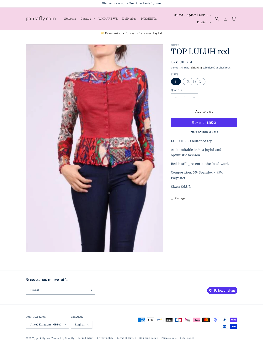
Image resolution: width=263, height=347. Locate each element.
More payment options (204, 131)
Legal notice (187, 338)
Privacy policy (105, 338)
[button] (87, 19)
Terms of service (126, 338)
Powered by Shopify (62, 338)
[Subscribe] (90, 290)
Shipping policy (148, 338)
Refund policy (86, 338)
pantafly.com (43, 338)
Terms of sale (169, 338)
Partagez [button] (181, 198)
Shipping (196, 67)
